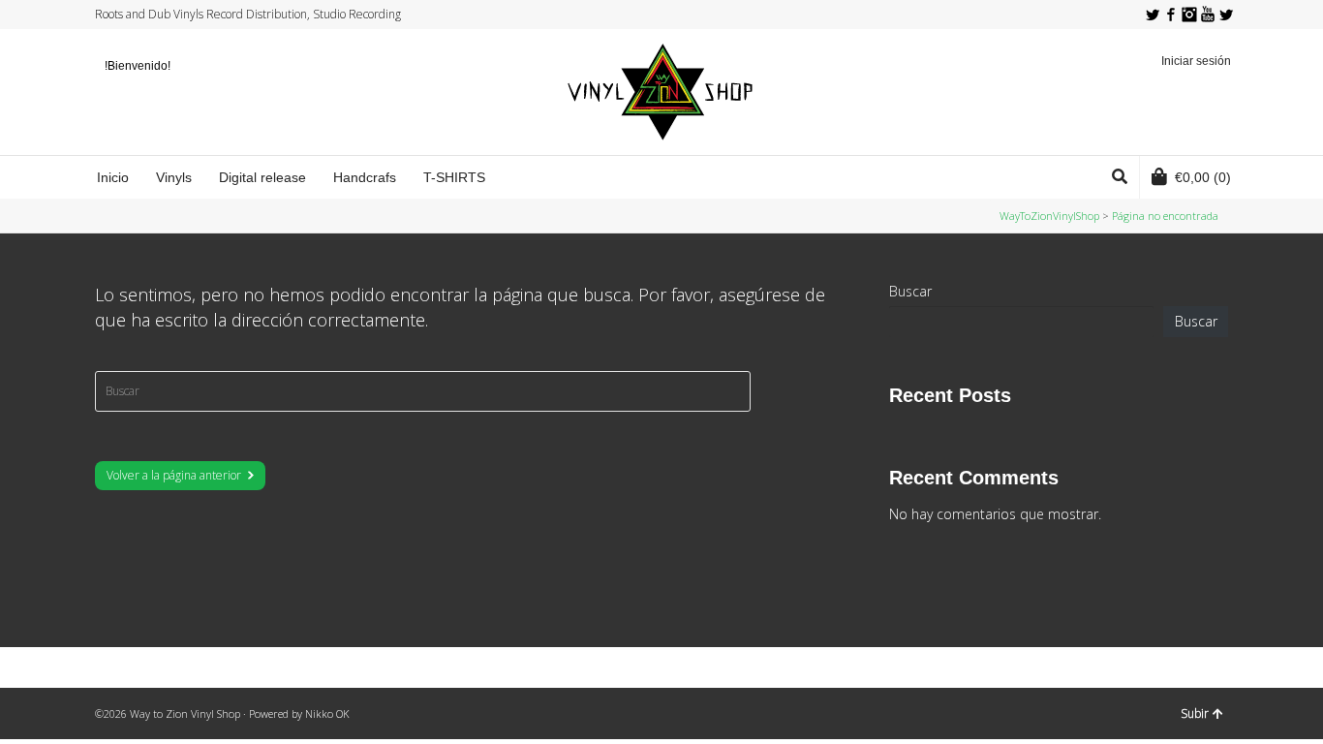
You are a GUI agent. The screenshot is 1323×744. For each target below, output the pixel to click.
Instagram (1189, 14)
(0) (1203, 177)
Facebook (1171, 14)
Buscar (910, 291)
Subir (1195, 713)
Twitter (1152, 14)
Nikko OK (327, 713)
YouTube (1207, 14)
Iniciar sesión (1196, 61)
